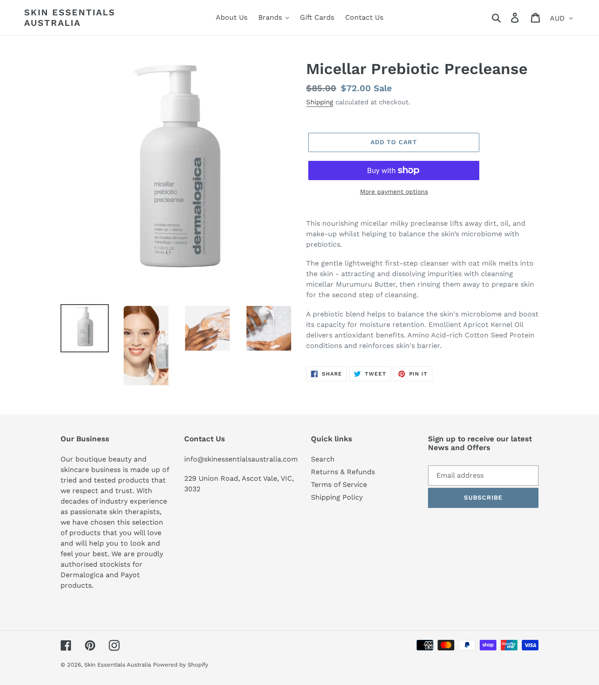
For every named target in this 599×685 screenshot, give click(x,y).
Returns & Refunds (343, 472)
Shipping (319, 102)
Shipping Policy (337, 497)
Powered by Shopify (180, 664)
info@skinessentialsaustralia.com (241, 459)
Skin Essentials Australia (69, 17)
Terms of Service (339, 484)
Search (323, 459)
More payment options (394, 191)
